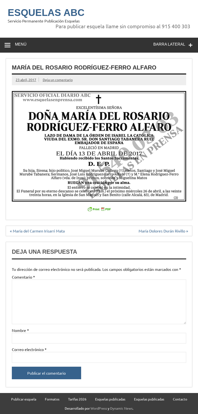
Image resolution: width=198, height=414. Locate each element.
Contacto (180, 399)
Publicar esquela (23, 399)
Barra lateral (169, 44)
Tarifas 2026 (77, 399)
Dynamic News (121, 408)
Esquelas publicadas (110, 399)
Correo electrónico (29, 349)
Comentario (23, 277)
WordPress (99, 408)
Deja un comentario (58, 79)
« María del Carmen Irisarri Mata (37, 230)
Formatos (52, 399)
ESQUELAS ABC (46, 12)
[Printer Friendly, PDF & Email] (99, 208)
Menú (21, 44)
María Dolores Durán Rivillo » (163, 230)
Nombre (20, 330)
